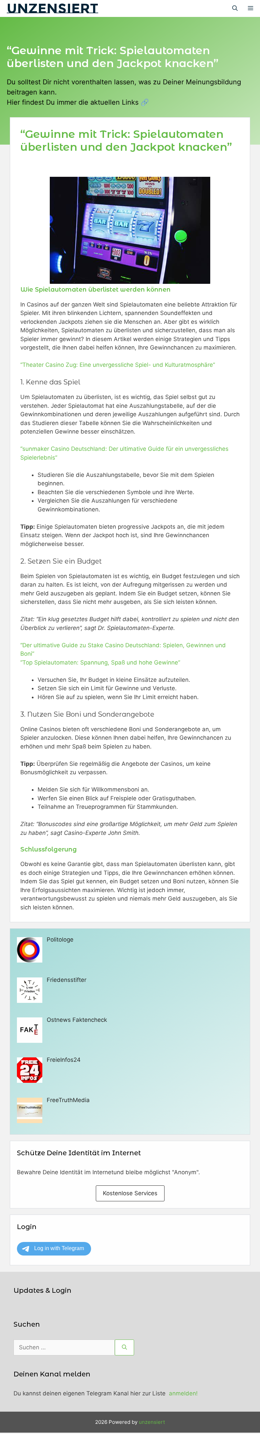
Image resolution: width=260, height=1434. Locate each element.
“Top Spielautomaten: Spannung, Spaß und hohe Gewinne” (100, 662)
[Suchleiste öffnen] (235, 8)
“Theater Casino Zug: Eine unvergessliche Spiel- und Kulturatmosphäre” (117, 364)
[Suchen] (124, 1348)
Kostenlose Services (130, 1193)
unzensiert (52, 8)
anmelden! (183, 1393)
